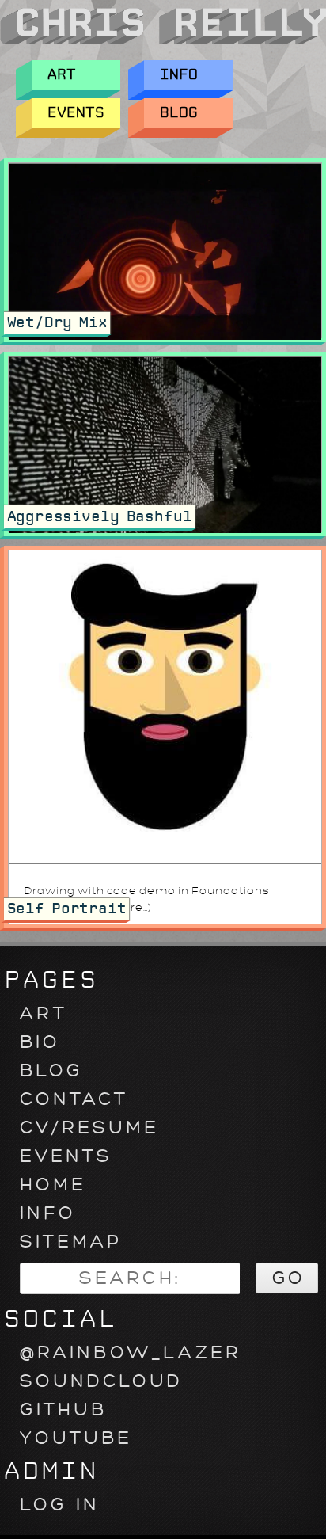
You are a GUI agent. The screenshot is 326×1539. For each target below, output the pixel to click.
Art (61, 75)
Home (53, 1184)
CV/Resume (89, 1127)
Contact (74, 1099)
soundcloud (101, 1381)
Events (75, 113)
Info (179, 75)
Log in (60, 1504)
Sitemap (71, 1241)
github (63, 1409)
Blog (179, 113)
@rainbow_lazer (130, 1352)
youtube (76, 1438)
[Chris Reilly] (163, 42)
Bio (40, 1042)
